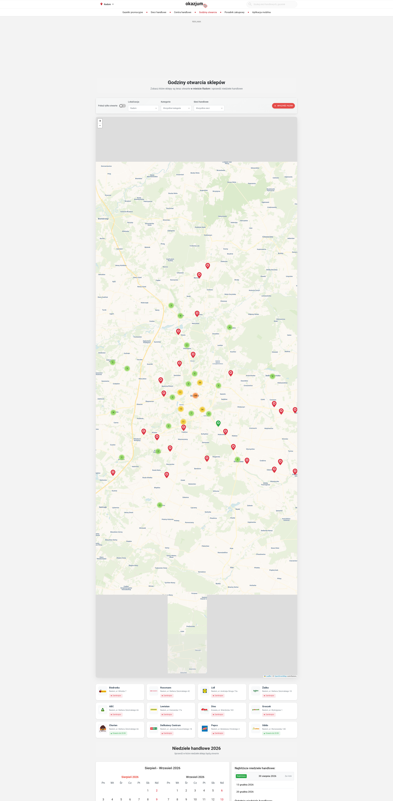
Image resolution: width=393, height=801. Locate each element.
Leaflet (268, 676)
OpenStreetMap (280, 676)
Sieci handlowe (201, 102)
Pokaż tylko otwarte (107, 105)
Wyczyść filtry (285, 106)
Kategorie (166, 102)
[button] (188, 384)
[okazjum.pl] (196, 5)
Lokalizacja (133, 102)
